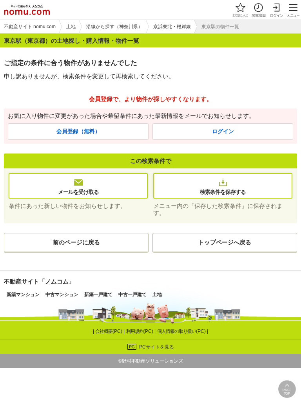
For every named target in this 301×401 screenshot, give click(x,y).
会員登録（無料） (78, 131)
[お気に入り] (240, 10)
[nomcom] (27, 10)
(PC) (109, 331)
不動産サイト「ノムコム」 (39, 281)
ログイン (223, 131)
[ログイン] (276, 10)
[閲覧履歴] (258, 10)
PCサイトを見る (156, 347)
